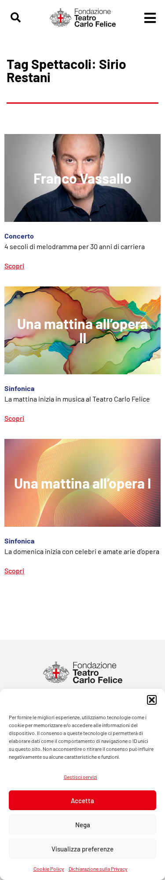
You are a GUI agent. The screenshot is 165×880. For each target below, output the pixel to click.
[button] (151, 699)
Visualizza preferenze (82, 849)
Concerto (19, 236)
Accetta (82, 800)
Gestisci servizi (80, 777)
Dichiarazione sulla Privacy (98, 869)
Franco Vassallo (82, 178)
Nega (82, 825)
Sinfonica (19, 388)
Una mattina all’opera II (82, 330)
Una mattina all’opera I (82, 482)
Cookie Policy (48, 869)
